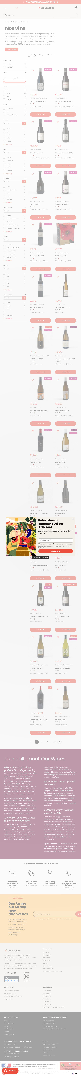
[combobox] (75, 1074)
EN (76, 1074)
